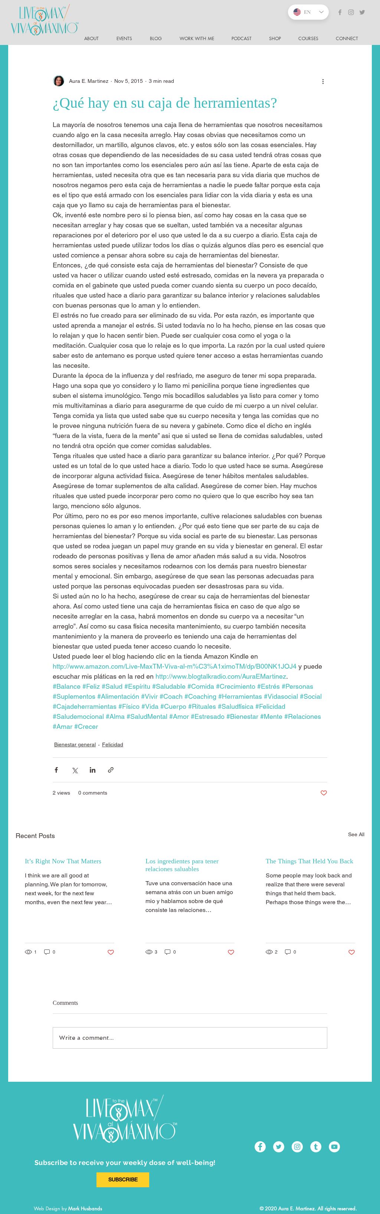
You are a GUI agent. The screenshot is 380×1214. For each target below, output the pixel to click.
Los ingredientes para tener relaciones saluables (182, 865)
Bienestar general (75, 744)
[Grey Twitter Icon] (362, 12)
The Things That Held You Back (309, 861)
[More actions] (322, 81)
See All (356, 834)
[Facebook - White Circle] (260, 1146)
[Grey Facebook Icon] (340, 12)
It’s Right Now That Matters (63, 861)
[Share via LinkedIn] (92, 769)
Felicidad (112, 744)
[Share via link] (110, 769)
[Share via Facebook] (56, 769)
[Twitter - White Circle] (278, 1146)
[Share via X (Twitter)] (74, 769)
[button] (350, 38)
